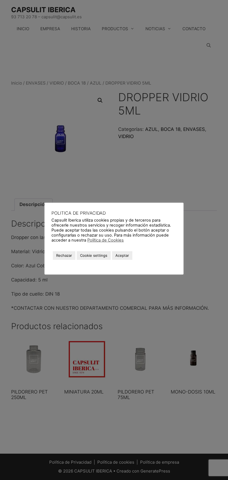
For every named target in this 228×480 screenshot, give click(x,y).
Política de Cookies (105, 240)
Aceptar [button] (122, 255)
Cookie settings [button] (93, 255)
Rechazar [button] (64, 255)
